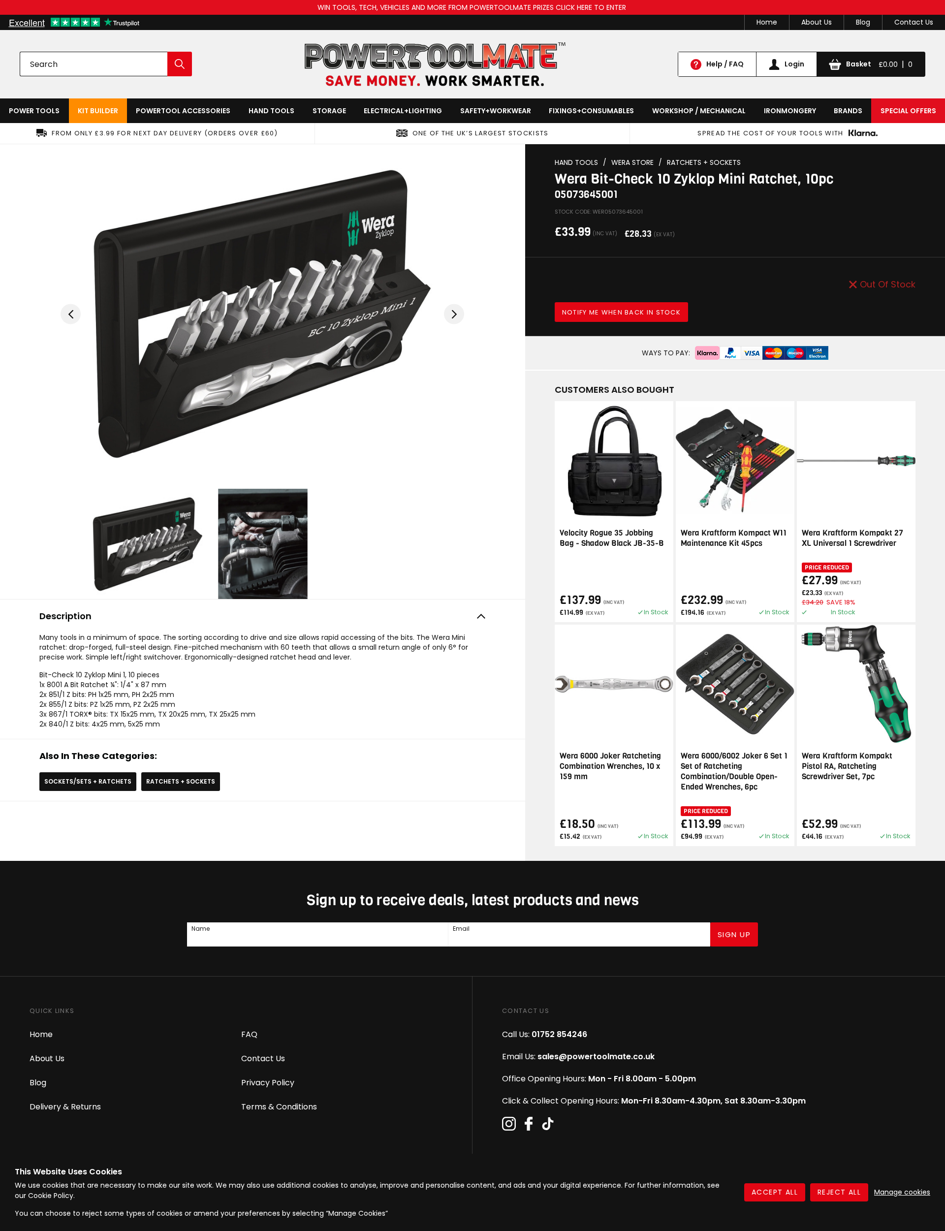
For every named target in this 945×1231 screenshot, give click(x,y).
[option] (262, 314)
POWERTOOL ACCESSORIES (183, 111)
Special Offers (908, 111)
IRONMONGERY (790, 111)
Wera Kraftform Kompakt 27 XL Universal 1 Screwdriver (852, 538)
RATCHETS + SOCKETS (180, 781)
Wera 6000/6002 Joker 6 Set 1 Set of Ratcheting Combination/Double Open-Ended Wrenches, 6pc (734, 771)
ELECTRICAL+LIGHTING (403, 111)
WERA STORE (632, 162)
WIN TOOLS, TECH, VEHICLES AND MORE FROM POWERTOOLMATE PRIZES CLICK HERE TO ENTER (472, 7)
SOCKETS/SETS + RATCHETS (87, 781)
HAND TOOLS (271, 111)
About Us (816, 22)
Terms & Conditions (279, 1106)
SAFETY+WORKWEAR (495, 111)
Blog (863, 22)
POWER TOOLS (34, 111)
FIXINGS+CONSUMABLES (591, 111)
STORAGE (329, 111)
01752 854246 (559, 1034)
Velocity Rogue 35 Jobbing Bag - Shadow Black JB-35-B (612, 538)
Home (766, 22)
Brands (848, 111)
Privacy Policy (267, 1082)
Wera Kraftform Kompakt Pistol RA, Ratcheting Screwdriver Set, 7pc (847, 766)
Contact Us (913, 22)
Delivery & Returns (65, 1106)
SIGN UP (734, 934)
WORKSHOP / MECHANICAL (699, 111)
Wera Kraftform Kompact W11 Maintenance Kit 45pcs (734, 538)
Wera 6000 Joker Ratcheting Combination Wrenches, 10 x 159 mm (610, 766)
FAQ (249, 1034)
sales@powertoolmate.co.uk (596, 1056)
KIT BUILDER (98, 111)
